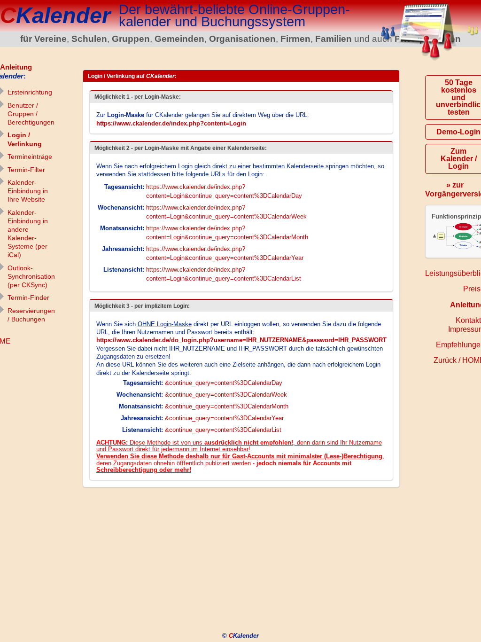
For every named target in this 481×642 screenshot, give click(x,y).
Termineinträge (30, 156)
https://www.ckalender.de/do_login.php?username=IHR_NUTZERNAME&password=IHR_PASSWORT (241, 340)
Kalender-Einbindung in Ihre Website (28, 191)
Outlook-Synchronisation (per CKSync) (31, 276)
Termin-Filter (26, 169)
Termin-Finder (28, 297)
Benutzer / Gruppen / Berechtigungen (31, 114)
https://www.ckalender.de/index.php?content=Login (171, 123)
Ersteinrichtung (30, 92)
